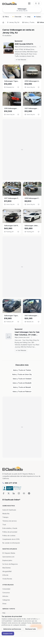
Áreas (4, 603)
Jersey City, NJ (14, 22)
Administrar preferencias (12, 629)
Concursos (6, 592)
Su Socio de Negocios (10, 564)
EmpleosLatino (7, 560)
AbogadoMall (6, 571)
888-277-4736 (11, 483)
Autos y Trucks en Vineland (22, 379)
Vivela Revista (7, 579)
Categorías (6, 600)
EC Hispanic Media (8, 553)
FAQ (3, 613)
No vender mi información (11, 543)
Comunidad (6, 589)
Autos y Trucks (29, 22)
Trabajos (5, 517)
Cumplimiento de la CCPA (10, 539)
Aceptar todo (7, 633)
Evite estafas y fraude (9, 528)
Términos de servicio (9, 521)
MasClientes (6, 568)
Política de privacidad (9, 532)
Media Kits (5, 513)
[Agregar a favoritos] (18, 87)
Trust (4, 524)
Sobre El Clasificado (9, 510)
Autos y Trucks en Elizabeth (22, 383)
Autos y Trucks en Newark (22, 387)
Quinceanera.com (8, 557)
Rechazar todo (30, 629)
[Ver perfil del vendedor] (5, 211)
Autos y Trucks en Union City (22, 374)
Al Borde (5, 575)
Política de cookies (8, 535)
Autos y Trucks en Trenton (22, 370)
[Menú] (37, 3)
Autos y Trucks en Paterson (22, 391)
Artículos (5, 596)
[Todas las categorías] (29, 3)
